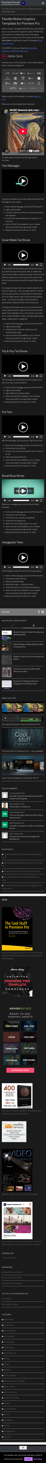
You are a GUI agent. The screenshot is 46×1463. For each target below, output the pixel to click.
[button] (23, 181)
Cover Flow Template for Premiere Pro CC (20, 778)
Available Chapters (11, 1304)
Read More (38, 1459)
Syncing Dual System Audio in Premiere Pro (21, 724)
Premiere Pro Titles (11, 1398)
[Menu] (43, 3)
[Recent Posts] (12, 625)
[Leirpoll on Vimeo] (42, 611)
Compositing (9, 1342)
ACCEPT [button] (28, 1459)
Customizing (9, 1347)
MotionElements (21, 51)
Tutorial (7, 1426)
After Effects (9, 1319)
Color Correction (10, 1331)
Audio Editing (9, 1325)
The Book (7, 1299)
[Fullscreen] (41, 265)
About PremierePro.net (13, 1272)
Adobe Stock (32, 48)
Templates (8, 1420)
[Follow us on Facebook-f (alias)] (38, 611)
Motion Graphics (10, 1375)
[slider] (21, 264)
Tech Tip (7, 1414)
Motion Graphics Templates (14, 1381)
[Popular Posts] (33, 625)
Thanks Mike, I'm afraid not (19, 807)
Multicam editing (10, 1392)
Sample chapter (10, 1409)
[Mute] (37, 265)
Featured (7, 1370)
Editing (6, 1359)
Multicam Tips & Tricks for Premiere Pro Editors (22, 871)
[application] (23, 181)
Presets (7, 1403)
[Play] (5, 265)
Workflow (7, 1437)
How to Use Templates (13, 1283)
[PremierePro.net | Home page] (17, 3)
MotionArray (6, 51)
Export (6, 1364)
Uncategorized (9, 1431)
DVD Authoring (10, 1353)
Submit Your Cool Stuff (12, 1278)
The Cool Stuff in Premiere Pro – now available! (22, 751)
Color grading (9, 1336)
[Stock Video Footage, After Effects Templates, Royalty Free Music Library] (14, 1141)
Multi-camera (9, 1387)
